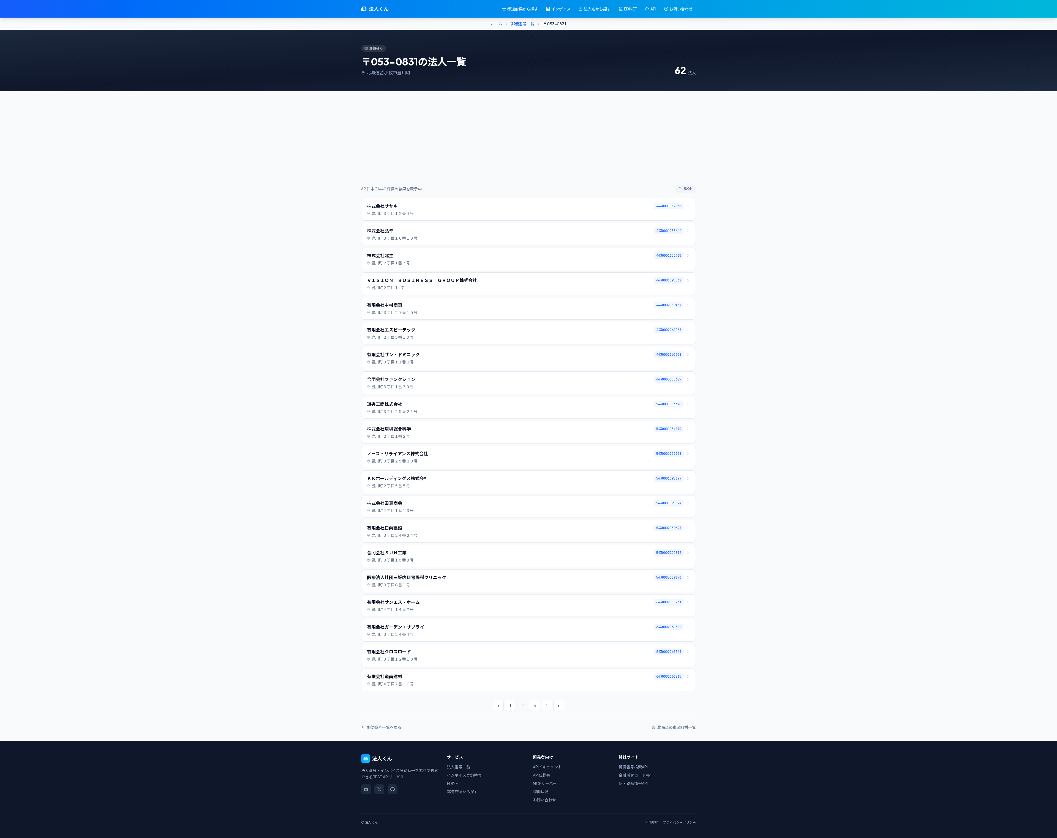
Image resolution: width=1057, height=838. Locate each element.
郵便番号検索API (633, 766)
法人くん (379, 9)
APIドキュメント (547, 766)
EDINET (630, 8)
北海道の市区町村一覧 (676, 727)
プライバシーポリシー (679, 822)
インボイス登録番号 (464, 775)
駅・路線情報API (633, 783)
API (653, 8)
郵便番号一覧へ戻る (384, 727)
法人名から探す (597, 8)
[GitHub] (392, 789)
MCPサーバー (545, 783)
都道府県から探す (522, 8)
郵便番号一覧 (522, 23)
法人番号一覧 (458, 766)
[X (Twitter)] (379, 789)
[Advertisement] (528, 143)
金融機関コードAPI (635, 775)
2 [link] (522, 705)
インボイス (561, 8)
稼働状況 (540, 791)
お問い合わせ (681, 8)
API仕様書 (541, 775)
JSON (688, 189)
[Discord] (366, 789)
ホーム (496, 23)
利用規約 (651, 822)
